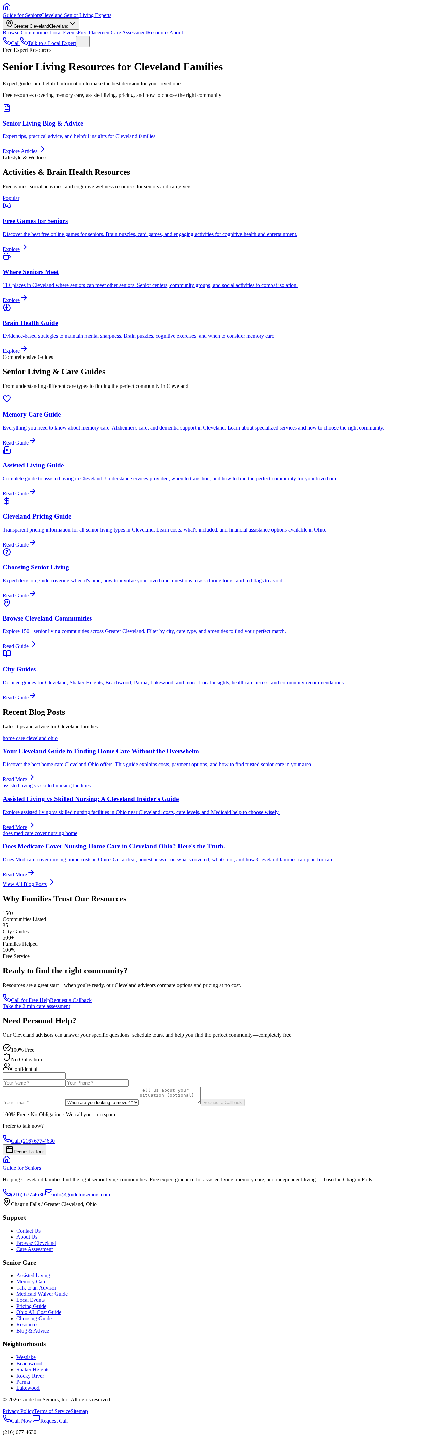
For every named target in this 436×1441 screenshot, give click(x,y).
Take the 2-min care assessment (36, 1006)
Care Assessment (129, 32)
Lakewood (28, 1388)
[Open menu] (83, 41)
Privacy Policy (18, 1411)
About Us (26, 1237)
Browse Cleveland (36, 1243)
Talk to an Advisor (36, 1288)
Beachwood (29, 1363)
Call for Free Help (30, 1000)
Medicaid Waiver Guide (42, 1294)
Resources (158, 32)
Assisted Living (33, 1275)
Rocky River (30, 1376)
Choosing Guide (34, 1318)
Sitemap (79, 1411)
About (176, 32)
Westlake (26, 1357)
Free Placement (94, 32)
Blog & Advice (32, 1331)
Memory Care (31, 1281)
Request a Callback (71, 1000)
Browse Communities (26, 32)
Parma (23, 1382)
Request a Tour (29, 1151)
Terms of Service (52, 1411)
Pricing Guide (31, 1306)
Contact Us (28, 1231)
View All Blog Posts (25, 884)
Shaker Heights (32, 1369)
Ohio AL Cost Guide (38, 1312)
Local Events (63, 32)
